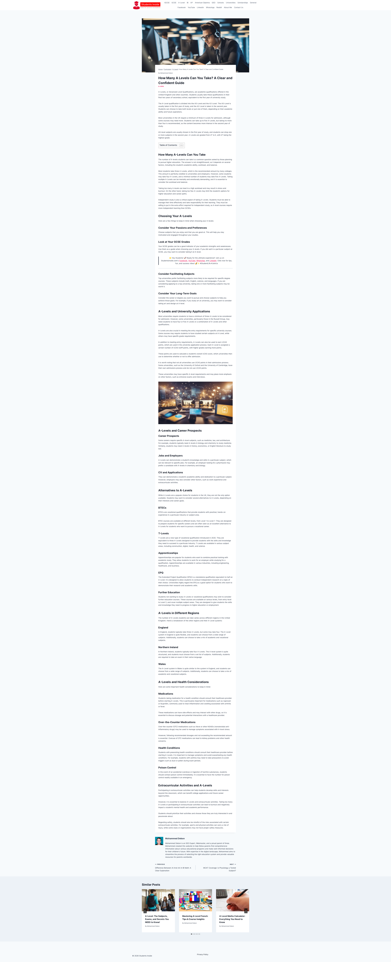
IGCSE (167, 3)
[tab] (191, 934)
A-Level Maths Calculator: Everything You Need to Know (232, 919)
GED (213, 3)
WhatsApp (210, 7)
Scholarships (243, 3)
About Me (228, 7)
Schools (220, 3)
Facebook (182, 7)
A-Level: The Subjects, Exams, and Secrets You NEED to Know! (157, 919)
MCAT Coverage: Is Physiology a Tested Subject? (219, 867)
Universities (231, 3)
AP (191, 3)
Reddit (219, 7)
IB (187, 3)
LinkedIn (213, 261)
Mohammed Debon (166, 73)
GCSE (174, 3)
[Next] (246, 910)
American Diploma (202, 3)
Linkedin (200, 7)
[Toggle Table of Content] (180, 145)
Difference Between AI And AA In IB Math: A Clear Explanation (173, 867)
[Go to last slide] (145, 910)
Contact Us (238, 7)
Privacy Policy (202, 954)
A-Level (181, 3)
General (253, 3)
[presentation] (158, 900)
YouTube (191, 7)
